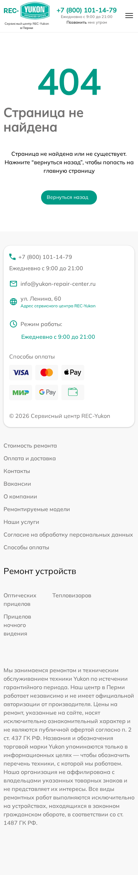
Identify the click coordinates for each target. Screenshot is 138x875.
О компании (20, 496)
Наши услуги (21, 521)
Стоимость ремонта (30, 445)
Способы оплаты (26, 547)
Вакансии (17, 483)
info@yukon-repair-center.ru (58, 283)
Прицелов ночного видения (17, 625)
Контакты (17, 470)
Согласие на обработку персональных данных (68, 534)
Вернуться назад (67, 197)
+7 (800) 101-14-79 (87, 10)
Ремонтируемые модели (37, 509)
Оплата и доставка (30, 458)
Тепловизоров (71, 595)
